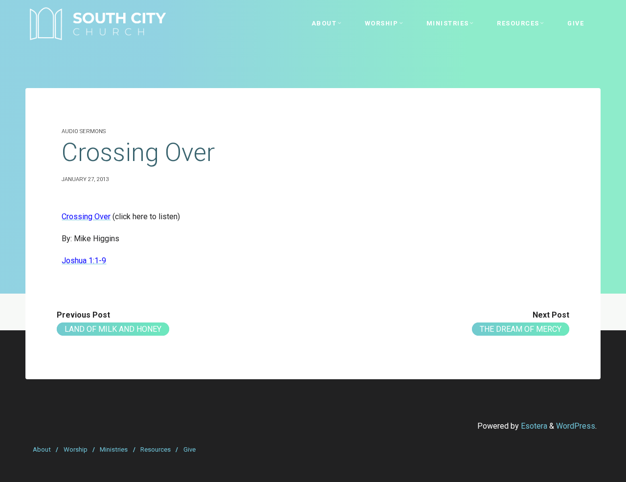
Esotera (533, 426)
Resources (155, 449)
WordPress (575, 426)
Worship (76, 449)
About (42, 449)
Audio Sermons (84, 131)
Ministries (114, 449)
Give (189, 449)
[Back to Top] (588, 468)
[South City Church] (97, 23)
